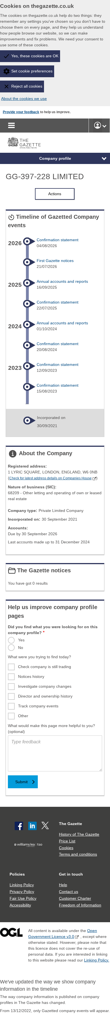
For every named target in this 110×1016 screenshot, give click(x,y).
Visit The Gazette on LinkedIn (32, 826)
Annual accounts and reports (62, 281)
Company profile (55, 158)
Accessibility (20, 905)
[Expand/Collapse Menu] (100, 158)
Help (63, 885)
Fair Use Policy (23, 898)
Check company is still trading (44, 666)
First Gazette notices (55, 260)
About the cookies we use (24, 98)
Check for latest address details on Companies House (50, 478)
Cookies (66, 848)
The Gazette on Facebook (19, 826)
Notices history (31, 676)
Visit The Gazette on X (45, 826)
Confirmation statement (57, 240)
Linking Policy (22, 885)
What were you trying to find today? (39, 657)
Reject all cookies (26, 86)
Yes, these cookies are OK (34, 56)
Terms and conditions (78, 854)
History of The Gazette (79, 834)
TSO (29, 853)
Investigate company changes (44, 686)
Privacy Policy (22, 891)
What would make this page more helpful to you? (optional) (51, 728)
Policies (17, 874)
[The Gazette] (24, 142)
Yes (21, 640)
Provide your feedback (21, 112)
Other (23, 716)
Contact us (68, 891)
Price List (67, 841)
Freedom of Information (80, 905)
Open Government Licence (11, 933)
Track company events (38, 706)
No (20, 647)
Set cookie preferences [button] (31, 71)
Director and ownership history (45, 696)
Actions (54, 194)
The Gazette (70, 823)
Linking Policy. (96, 960)
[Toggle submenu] (104, 126)
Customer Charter (75, 898)
